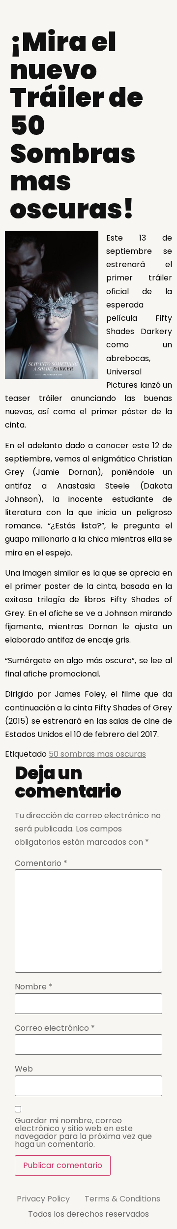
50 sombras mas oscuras (97, 754)
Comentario (41, 863)
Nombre (34, 987)
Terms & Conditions (122, 1198)
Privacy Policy (43, 1198)
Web (24, 1069)
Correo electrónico (55, 1028)
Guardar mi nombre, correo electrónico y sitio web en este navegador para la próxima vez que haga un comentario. (83, 1132)
